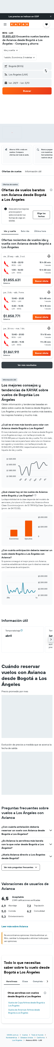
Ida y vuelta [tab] (10, 231)
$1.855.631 (9, 36)
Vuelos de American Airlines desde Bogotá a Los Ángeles (24, 1011)
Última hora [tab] (40, 231)
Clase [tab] (25, 981)
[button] (50, 16)
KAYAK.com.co (12, 1035)
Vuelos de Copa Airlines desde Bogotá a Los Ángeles (26, 1004)
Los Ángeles (17, 1040)
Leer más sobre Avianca (15, 926)
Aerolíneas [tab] (11, 981)
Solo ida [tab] (25, 231)
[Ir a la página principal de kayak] (19, 24)
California (41, 1037)
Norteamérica (11, 1037)
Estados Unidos (27, 1037)
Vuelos (25, 1035)
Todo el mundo (37, 1035)
